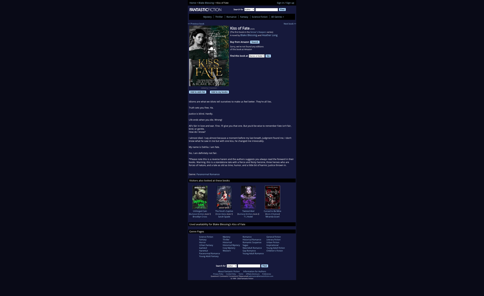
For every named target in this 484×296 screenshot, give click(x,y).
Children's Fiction (274, 250)
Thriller (219, 16)
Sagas (245, 245)
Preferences (266, 274)
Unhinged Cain (200, 211)
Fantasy (244, 16)
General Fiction (273, 236)
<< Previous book (196, 23)
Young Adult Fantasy (209, 256)
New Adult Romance (252, 248)
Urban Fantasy (206, 245)
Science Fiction (260, 16)
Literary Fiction (273, 239)
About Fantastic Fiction (229, 271)
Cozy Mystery (229, 248)
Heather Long (270, 35)
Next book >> (290, 23)
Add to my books (219, 92)
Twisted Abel (248, 211)
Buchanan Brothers (197, 214)
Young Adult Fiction (275, 248)
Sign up (290, 2)
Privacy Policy (218, 274)
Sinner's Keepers (258, 32)
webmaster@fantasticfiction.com (260, 276)
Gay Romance (249, 250)
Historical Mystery (231, 245)
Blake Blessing (248, 35)
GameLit (203, 248)
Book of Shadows (272, 214)
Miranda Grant (273, 216)
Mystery (207, 16)
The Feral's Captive (224, 211)
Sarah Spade (224, 216)
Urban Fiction (272, 242)
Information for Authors (254, 271)
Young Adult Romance (253, 253)
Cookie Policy (231, 274)
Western (227, 250)
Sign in (280, 2)
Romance (231, 16)
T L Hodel (248, 216)
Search (254, 42)
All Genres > (278, 16)
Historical (227, 242)
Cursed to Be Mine (272, 211)
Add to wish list (197, 92)
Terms (241, 274)
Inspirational (272, 245)
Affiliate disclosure (253, 274)
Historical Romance (252, 239)
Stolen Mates (221, 214)
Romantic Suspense (252, 242)
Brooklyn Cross (200, 216)
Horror (202, 242)
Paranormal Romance (208, 174)
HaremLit (203, 250)
